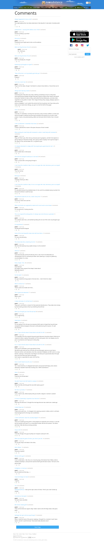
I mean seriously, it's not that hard (23, 301)
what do (17, 250)
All (28, 7)
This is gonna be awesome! (22, 292)
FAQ (17, 534)
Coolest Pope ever (19, 407)
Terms (26, 534)
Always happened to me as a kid (23, 19)
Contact (20, 534)
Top (61, 7)
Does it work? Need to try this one (23, 362)
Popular (15, 7)
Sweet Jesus (18, 320)
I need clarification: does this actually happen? (26, 417)
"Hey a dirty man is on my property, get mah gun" (27, 73)
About (14, 534)
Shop (49, 7)
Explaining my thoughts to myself (23, 64)
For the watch (18, 275)
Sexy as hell (18, 430)
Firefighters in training (20, 468)
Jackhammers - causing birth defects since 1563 (27, 29)
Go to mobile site (78, 57)
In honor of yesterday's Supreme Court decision (27, 398)
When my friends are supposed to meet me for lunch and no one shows (33, 205)
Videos (34, 7)
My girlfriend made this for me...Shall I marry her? (27, 196)
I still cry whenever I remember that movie (25, 123)
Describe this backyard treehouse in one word (26, 156)
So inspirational (19, 224)
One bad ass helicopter (21, 496)
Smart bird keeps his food (21, 477)
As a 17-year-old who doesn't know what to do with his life (29, 332)
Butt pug (17, 175)
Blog (56, 7)
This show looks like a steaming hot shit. (25, 242)
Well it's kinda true (19, 283)
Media (38, 7)
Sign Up (80, 7)
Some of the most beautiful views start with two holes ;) (29, 233)
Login (86, 7)
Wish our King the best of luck (22, 47)
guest (16, 21)
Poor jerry (17, 38)
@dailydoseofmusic (20, 489)
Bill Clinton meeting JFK (21, 504)
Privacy (30, 534)
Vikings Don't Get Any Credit (22, 90)
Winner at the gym (19, 456)
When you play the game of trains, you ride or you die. (28, 438)
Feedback (34, 534)
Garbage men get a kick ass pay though (25, 515)
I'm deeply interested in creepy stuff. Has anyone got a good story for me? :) (34, 146)
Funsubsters (44, 7)
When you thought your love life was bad (25, 311)
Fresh (25, 7)
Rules (23, 534)
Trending (21, 7)
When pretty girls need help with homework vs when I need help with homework (35, 132)
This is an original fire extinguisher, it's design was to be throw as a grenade (34, 214)
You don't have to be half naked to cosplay (25, 381)
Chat (53, 7)
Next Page (38, 527)
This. (16, 485)
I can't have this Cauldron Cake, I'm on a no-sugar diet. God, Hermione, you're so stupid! (37, 165)
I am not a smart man (20, 82)
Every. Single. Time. (20, 263)
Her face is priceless (20, 389)
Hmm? (16, 109)
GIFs (31, 7)
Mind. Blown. (18, 447)
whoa (16, 372)
